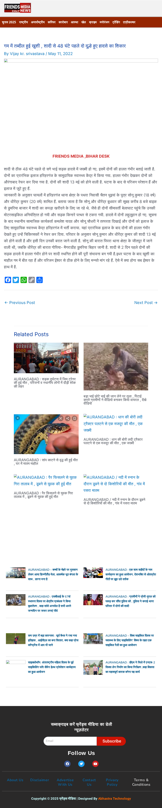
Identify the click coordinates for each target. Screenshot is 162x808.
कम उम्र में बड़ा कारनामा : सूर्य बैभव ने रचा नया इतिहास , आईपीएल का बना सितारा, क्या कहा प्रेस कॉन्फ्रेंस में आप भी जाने (53, 640)
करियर (52, 22)
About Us (15, 780)
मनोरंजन (104, 22)
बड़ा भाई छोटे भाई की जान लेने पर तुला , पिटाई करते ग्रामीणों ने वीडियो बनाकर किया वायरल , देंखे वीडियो (115, 399)
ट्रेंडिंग (116, 22)
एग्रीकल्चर (129, 22)
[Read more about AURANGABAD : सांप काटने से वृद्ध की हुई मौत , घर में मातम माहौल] (46, 433)
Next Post (146, 302)
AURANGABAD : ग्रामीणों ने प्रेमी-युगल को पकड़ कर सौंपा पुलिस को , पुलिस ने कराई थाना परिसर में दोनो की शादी (130, 601)
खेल (83, 22)
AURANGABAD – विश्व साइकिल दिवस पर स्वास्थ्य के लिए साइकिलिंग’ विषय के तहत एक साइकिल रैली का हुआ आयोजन (129, 640)
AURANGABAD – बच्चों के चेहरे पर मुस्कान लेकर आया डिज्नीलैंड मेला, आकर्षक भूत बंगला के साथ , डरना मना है (53, 574)
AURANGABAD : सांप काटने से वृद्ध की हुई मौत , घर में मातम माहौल (46, 462)
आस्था (74, 22)
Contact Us (89, 782)
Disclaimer (39, 780)
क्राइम (93, 22)
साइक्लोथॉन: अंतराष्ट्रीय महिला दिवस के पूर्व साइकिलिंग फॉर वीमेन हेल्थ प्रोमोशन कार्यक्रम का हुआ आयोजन (52, 667)
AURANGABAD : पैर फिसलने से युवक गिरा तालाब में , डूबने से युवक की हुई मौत (43, 495)
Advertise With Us (65, 782)
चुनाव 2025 (9, 22)
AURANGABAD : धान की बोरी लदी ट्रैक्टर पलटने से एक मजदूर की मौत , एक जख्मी (113, 441)
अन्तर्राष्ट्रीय (38, 22)
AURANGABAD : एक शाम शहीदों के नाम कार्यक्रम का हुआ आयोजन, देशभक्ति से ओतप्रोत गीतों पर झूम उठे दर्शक (130, 574)
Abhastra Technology (114, 799)
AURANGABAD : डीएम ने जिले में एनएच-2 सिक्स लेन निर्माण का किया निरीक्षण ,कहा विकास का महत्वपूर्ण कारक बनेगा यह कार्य (130, 667)
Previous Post (19, 302)
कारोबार (63, 22)
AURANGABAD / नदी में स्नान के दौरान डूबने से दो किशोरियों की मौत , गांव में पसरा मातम (114, 501)
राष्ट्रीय (23, 22)
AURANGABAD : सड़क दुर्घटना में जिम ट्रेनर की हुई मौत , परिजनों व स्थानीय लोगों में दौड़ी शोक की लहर (45, 382)
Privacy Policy (112, 782)
